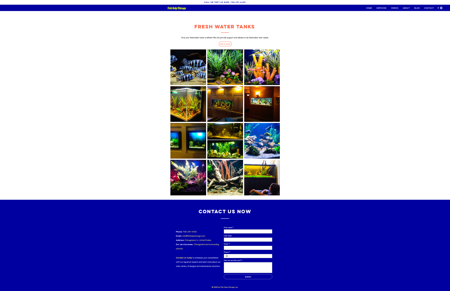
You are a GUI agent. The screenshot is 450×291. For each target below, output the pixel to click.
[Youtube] (441, 8)
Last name (228, 236)
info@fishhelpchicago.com (193, 236)
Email (227, 244)
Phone (227, 252)
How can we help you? (233, 260)
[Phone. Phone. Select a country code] (227, 256)
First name (228, 227)
